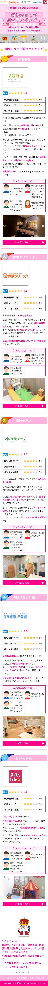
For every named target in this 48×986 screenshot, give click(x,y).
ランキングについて (36, 978)
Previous (4, 226)
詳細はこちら (22, 242)
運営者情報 (21, 978)
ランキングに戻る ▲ (24, 972)
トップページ (9, 978)
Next (43, 226)
